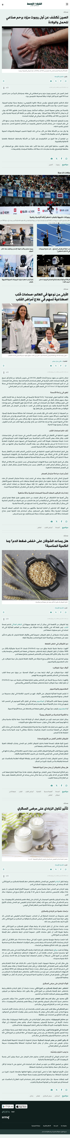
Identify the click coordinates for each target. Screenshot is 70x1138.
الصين (51, 164)
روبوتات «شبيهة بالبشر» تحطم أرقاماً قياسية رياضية (50, 217)
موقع (56, 950)
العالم (39, 527)
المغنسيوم (62, 708)
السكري (57, 1096)
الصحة (57, 527)
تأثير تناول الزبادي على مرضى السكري (43, 808)
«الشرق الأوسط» (59, 76)
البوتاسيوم (40, 701)
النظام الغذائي (17, 624)
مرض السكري (47, 1096)
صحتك (66, 12)
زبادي (31, 1096)
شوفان (57, 795)
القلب (66, 627)
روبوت (58, 164)
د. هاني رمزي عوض (57, 361)
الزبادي (57, 881)
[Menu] (67, 4)
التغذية (38, 791)
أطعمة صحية (48, 791)
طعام (38, 1096)
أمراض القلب (48, 527)
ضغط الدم (12, 791)
